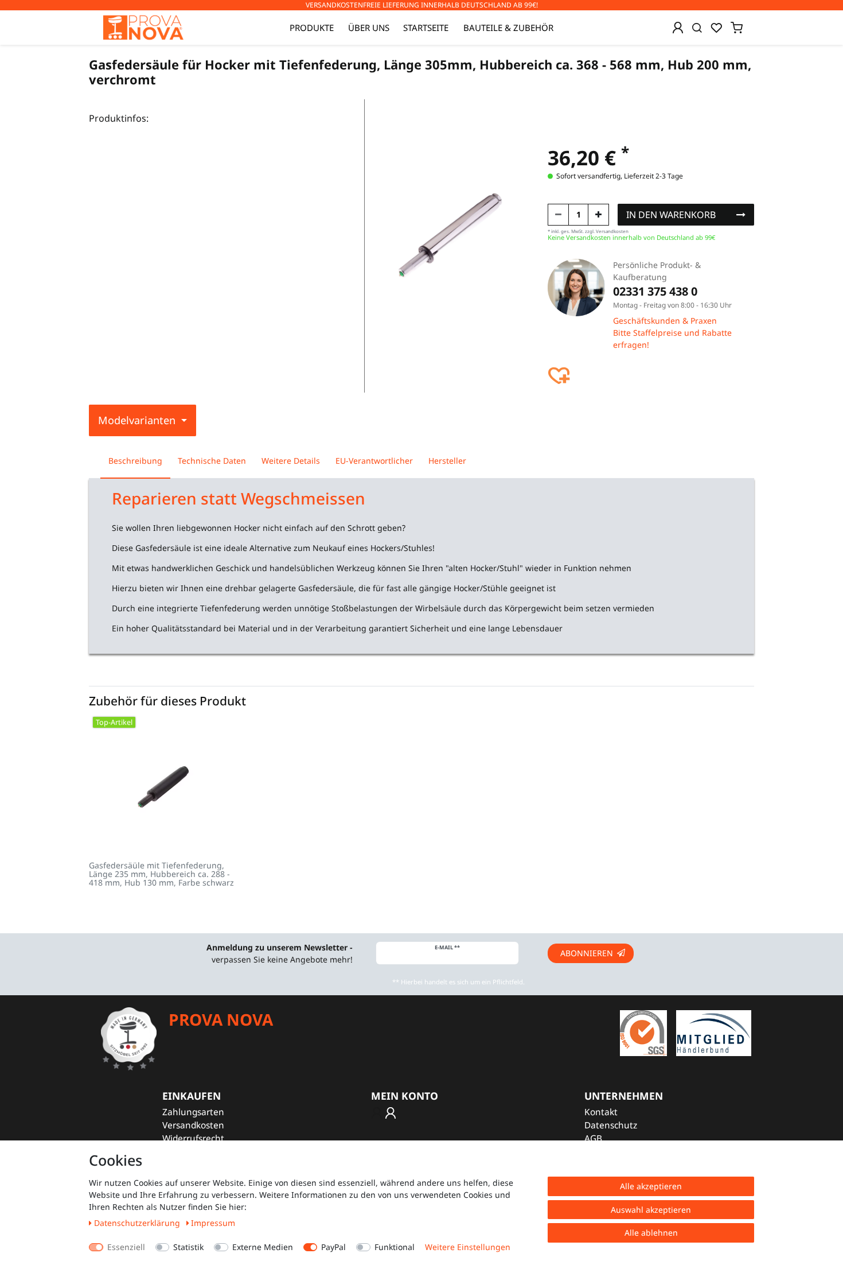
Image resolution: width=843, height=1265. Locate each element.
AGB (593, 1138)
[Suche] (697, 27)
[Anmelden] (678, 27)
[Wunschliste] (716, 27)
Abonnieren (586, 953)
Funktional (394, 1246)
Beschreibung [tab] (135, 460)
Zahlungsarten (193, 1112)
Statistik (188, 1246)
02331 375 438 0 (655, 291)
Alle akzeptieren (651, 1186)
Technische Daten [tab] (212, 460)
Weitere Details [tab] (291, 460)
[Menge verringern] (558, 214)
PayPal (333, 1246)
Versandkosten (193, 1125)
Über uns (368, 27)
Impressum (213, 1222)
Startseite (425, 27)
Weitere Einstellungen (467, 1246)
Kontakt (601, 1112)
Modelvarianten (138, 420)
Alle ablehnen (651, 1232)
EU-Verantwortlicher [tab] (374, 460)
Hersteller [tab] (447, 460)
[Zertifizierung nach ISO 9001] (643, 1032)
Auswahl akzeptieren (651, 1209)
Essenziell (126, 1246)
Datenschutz (610, 1125)
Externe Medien (262, 1246)
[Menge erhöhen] (598, 214)
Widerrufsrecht (193, 1138)
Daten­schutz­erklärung (138, 1222)
